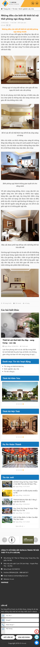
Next (34, 325)
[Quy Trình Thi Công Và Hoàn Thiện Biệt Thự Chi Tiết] (7, 510)
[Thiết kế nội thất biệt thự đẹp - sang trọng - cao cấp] (20, 325)
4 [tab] (23, 404)
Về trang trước (7, 303)
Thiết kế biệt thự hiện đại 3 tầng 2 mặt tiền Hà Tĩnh (25, 501)
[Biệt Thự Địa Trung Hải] (20, 392)
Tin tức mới (8, 477)
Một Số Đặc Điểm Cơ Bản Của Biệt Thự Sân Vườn (25, 518)
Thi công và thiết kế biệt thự (14, 366)
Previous (5, 325)
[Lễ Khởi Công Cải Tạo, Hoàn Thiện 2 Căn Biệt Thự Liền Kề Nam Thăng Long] (7, 484)
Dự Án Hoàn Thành (12, 444)
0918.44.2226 (13, 572)
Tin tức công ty (9, 371)
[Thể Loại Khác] (20, 458)
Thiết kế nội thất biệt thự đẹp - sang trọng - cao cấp (18, 341)
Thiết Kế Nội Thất (11, 411)
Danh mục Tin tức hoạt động (17, 361)
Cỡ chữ (3, 25)
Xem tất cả (19, 526)
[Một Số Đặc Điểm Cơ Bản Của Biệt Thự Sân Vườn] (7, 519)
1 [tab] (16, 404)
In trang (27, 303)
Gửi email (18, 303)
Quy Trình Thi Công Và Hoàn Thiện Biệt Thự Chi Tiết (25, 509)
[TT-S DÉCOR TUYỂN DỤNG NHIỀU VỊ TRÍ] (7, 493)
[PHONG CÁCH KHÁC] (20, 425)
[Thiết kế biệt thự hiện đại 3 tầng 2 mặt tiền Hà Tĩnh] (7, 502)
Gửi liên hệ (8, 637)
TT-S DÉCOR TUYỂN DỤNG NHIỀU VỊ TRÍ (25, 492)
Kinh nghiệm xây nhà (11, 369)
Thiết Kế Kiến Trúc (11, 378)
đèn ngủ (36, 201)
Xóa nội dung (24, 637)
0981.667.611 (24, 572)
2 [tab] (18, 404)
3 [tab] (21, 404)
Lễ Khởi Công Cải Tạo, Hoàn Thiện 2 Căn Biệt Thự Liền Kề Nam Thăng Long (25, 483)
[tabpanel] (20, 392)
